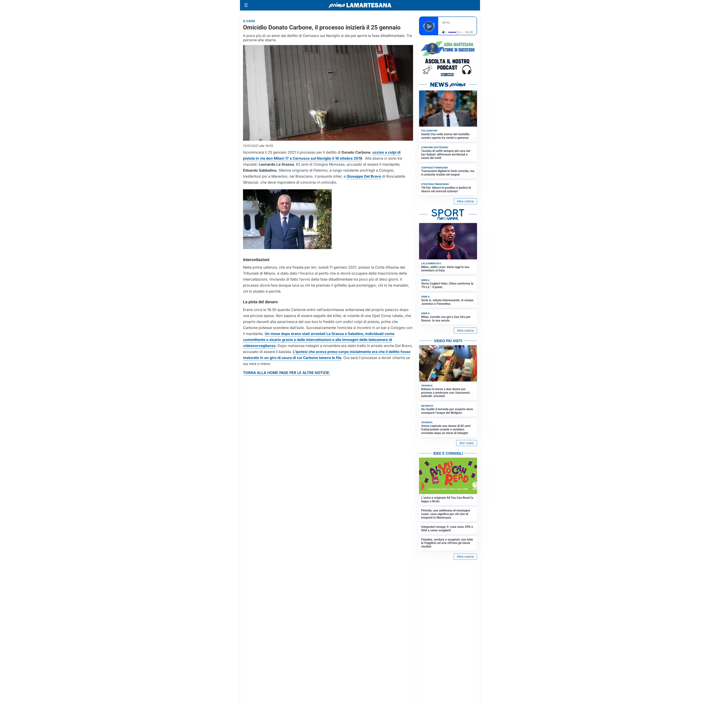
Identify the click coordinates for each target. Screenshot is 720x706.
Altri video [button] (466, 443)
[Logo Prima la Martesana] (360, 5)
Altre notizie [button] (465, 201)
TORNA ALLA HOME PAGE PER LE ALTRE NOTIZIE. (286, 372)
